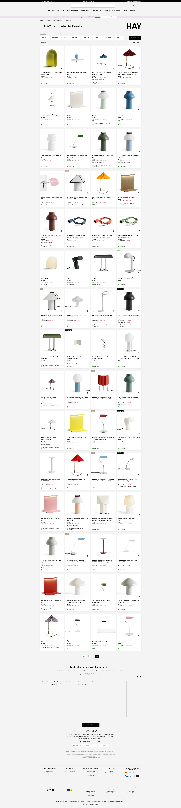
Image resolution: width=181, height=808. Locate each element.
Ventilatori (85, 11)
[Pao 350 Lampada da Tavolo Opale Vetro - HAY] (77, 308)
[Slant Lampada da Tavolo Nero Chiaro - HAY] (77, 269)
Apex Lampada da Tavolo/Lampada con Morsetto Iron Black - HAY (103, 640)
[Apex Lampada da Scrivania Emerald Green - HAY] (77, 148)
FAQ (49, 774)
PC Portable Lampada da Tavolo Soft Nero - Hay (128, 316)
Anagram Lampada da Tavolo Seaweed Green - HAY (51, 357)
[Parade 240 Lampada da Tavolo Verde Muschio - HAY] (52, 65)
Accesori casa (132, 794)
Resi (90, 772)
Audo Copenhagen (131, 789)
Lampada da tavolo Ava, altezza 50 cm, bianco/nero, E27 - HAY (51, 316)
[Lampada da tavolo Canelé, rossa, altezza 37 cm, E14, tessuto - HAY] (103, 390)
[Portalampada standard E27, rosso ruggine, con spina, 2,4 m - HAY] (103, 228)
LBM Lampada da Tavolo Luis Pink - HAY (50, 519)
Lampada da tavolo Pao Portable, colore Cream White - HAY (76, 601)
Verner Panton (132, 791)
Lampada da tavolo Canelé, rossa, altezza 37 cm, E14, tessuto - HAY (101, 398)
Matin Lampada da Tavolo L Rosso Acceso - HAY (76, 480)
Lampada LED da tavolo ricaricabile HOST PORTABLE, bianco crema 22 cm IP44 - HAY (51, 480)
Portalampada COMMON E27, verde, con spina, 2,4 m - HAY (128, 236)
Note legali (90, 794)
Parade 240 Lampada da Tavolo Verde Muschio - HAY (51, 73)
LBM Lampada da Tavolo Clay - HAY (128, 197)
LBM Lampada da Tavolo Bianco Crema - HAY (77, 114)
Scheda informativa (99, 79)
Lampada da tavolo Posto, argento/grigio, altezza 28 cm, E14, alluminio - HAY (127, 278)
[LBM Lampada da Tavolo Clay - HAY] (129, 189)
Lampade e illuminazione (45, 20)
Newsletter (111, 771)
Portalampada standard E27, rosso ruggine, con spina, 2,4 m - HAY (102, 236)
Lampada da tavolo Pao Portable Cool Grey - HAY (128, 601)
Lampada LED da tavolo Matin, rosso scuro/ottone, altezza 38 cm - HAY (128, 73)
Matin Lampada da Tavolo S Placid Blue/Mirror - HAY (101, 73)
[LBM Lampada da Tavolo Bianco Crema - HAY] (77, 107)
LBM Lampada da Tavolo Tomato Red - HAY (51, 601)
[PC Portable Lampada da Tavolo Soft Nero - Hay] (129, 308)
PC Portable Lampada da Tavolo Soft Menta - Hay (102, 114)
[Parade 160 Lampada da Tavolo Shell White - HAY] (52, 269)
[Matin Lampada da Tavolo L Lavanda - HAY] (52, 632)
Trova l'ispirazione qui (89, 725)
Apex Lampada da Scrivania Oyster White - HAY (127, 561)
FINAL (109, 17)
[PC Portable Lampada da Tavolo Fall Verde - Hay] (129, 390)
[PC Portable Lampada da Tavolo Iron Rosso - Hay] (52, 228)
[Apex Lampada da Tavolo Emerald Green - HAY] (103, 592)
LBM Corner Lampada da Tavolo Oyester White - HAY (75, 357)
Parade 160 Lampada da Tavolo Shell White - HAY (51, 277)
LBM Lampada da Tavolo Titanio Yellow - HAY (77, 438)
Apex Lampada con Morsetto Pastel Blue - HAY (76, 73)
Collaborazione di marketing (111, 794)
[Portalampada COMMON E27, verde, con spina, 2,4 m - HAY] (129, 228)
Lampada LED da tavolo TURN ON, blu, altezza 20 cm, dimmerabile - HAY (77, 398)
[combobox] (93, 5)
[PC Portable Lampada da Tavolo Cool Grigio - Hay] (52, 553)
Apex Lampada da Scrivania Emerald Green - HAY (77, 156)
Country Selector (90, 795)
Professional (90, 14)
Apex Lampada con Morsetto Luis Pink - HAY (52, 198)
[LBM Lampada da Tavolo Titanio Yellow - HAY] (77, 430)
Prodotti (43, 33)
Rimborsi (90, 774)
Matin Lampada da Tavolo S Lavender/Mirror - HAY (48, 398)
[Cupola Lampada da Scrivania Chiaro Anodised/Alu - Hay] (129, 471)
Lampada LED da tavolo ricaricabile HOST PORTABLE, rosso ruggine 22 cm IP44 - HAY (103, 561)
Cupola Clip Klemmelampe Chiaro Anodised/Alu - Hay (101, 357)
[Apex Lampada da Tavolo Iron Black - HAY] (77, 632)
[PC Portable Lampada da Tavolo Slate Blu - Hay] (129, 148)
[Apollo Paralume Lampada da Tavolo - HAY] (129, 511)
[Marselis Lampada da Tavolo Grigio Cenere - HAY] (103, 308)
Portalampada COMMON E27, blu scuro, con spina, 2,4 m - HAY (76, 236)
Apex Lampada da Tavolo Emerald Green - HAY (101, 601)
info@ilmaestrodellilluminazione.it (49, 772)
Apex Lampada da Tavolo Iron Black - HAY (77, 640)
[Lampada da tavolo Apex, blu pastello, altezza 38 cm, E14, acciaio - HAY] (103, 471)
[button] (61, 68)
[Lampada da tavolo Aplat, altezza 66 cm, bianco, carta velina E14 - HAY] (103, 511)
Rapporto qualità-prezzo (132, 792)
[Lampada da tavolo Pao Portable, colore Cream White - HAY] (77, 592)
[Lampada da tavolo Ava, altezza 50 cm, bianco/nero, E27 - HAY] (52, 308)
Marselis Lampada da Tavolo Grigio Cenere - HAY (102, 316)
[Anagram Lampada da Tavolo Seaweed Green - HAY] (52, 349)
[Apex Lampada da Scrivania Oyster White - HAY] (129, 553)
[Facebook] (44, 790)
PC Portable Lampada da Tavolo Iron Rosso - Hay (51, 236)
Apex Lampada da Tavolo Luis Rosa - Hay (128, 640)
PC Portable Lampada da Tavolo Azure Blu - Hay (129, 114)
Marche (51, 20)
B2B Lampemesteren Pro (111, 792)
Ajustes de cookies (111, 791)
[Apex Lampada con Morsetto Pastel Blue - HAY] (77, 65)
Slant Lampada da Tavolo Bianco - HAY (129, 437)
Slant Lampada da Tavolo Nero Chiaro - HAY (77, 277)
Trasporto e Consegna (90, 771)
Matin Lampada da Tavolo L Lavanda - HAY (51, 640)
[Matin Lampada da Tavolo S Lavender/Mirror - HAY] (52, 390)
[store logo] (49, 6)
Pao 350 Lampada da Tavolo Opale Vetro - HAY (76, 316)
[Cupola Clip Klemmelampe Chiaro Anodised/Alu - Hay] (103, 349)
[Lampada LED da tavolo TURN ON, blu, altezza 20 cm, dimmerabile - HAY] (77, 390)
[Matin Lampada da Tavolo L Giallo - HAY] (103, 189)
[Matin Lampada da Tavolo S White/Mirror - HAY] (52, 430)
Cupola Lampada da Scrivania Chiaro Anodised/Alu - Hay (128, 480)
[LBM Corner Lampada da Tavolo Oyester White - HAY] (77, 349)
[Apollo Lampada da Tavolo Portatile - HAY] (52, 148)
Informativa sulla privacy (90, 756)
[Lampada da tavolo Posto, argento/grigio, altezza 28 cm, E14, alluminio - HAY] (129, 269)
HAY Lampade (59, 20)
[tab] (45, 38)
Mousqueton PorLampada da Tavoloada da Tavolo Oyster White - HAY (52, 114)
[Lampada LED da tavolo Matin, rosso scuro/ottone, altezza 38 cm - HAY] (129, 65)
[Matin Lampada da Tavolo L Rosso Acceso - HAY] (77, 471)
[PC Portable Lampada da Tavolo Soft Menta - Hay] (103, 107)
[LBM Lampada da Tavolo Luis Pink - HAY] (52, 511)
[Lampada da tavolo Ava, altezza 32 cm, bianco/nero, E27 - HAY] (77, 189)
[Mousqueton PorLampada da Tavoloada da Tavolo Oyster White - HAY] (52, 107)
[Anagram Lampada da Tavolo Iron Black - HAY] (103, 269)
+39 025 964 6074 (49, 771)
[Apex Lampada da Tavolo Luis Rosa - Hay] (129, 632)
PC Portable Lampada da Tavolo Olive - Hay (103, 156)
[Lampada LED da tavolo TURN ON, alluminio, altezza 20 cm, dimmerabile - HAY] (129, 349)
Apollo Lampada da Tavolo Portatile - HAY (51, 156)
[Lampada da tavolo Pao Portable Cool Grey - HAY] (129, 592)
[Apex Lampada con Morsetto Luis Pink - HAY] (52, 189)
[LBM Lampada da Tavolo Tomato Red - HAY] (52, 592)
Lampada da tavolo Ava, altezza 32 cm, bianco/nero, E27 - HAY (77, 198)
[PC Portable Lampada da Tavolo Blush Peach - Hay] (77, 511)
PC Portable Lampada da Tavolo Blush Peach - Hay (77, 519)
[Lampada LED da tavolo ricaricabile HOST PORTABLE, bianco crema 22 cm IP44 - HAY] (52, 471)
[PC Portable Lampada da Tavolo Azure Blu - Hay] (129, 107)
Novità (125, 11)
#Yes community (111, 789)
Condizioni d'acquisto (90, 791)
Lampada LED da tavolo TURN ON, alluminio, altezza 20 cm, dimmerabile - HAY (129, 357)
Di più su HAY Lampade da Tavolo (57, 33)
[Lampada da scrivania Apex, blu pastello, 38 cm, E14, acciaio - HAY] (77, 553)
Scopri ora (97, 17)
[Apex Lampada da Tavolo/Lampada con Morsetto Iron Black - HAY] (103, 632)
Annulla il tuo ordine (90, 775)
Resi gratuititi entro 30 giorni (111, 772)
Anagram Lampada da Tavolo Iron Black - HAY (103, 277)
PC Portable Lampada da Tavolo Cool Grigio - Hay (51, 561)
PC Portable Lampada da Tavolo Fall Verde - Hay (128, 398)
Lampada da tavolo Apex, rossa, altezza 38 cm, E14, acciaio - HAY (103, 438)
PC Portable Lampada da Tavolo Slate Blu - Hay (128, 156)
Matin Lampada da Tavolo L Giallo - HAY (102, 198)
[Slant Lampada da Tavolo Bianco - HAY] (129, 430)
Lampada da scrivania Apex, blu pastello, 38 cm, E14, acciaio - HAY (76, 561)
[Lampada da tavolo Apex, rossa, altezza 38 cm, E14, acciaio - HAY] (103, 430)
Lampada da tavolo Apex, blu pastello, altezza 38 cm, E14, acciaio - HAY (103, 480)
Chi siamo (90, 789)
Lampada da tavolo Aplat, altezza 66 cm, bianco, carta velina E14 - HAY (102, 519)
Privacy (90, 792)
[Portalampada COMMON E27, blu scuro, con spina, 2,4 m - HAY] (77, 228)
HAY (55, 20)
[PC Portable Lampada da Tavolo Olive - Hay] (103, 148)
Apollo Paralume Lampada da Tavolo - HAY (128, 519)
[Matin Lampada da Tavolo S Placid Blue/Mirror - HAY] (103, 65)
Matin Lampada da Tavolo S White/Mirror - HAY (48, 438)
